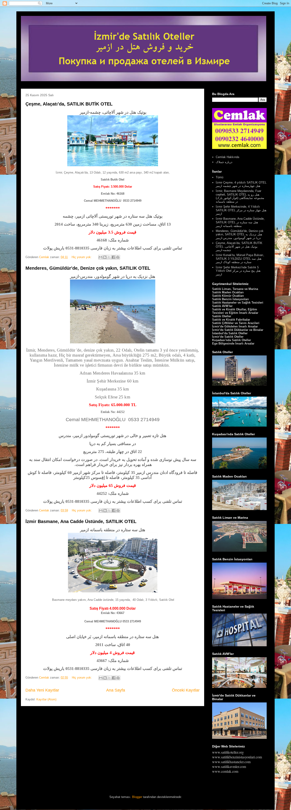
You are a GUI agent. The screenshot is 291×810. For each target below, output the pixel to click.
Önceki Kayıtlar (186, 690)
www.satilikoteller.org (228, 752)
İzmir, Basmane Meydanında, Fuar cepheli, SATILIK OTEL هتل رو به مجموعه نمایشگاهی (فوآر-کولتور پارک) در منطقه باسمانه (240, 196)
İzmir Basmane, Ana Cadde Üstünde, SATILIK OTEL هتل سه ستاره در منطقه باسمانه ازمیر (240, 222)
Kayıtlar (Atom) (46, 699)
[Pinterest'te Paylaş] (117, 257)
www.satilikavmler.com (229, 766)
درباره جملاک (224, 162)
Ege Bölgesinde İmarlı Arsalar (233, 343)
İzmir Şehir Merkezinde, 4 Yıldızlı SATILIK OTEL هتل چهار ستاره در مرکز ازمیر (241, 210)
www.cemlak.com (225, 771)
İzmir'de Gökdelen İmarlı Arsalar (235, 326)
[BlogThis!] (105, 257)
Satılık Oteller (221, 316)
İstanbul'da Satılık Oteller (230, 333)
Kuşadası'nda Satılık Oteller (231, 340)
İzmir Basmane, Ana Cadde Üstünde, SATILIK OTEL (80, 521)
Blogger (137, 797)
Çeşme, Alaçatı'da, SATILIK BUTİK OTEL (69, 103)
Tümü (219, 177)
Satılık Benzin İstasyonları (230, 299)
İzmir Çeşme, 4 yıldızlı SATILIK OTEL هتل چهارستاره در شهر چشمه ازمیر (241, 184)
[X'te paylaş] (109, 257)
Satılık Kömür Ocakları (228, 295)
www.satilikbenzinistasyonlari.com (237, 757)
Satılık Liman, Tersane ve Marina (235, 289)
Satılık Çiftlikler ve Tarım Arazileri (235, 323)
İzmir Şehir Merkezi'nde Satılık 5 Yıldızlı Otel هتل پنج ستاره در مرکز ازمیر (238, 271)
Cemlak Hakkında (227, 157)
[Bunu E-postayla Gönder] (100, 257)
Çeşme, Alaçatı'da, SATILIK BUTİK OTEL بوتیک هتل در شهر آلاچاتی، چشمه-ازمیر (239, 246)
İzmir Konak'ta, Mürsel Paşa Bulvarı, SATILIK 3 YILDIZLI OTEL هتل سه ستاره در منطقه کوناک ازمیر (240, 258)
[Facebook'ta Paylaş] (113, 257)
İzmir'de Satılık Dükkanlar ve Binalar (237, 330)
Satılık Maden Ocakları (228, 292)
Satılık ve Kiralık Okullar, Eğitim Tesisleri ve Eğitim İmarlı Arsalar (235, 311)
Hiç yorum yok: (82, 257)
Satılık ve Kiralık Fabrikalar (231, 319)
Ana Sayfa (115, 690)
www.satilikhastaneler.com (231, 761)
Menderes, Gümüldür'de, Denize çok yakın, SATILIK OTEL (87, 268)
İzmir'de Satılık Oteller (227, 336)
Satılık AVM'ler (222, 306)
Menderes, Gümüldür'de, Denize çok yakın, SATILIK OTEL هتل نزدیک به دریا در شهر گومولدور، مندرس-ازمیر (239, 234)
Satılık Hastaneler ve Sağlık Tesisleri (237, 302)
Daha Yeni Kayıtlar (42, 690)
